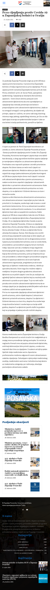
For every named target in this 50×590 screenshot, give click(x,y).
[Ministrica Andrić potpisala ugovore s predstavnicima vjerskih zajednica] (35, 432)
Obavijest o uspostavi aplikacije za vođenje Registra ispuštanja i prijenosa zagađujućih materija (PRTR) (19, 577)
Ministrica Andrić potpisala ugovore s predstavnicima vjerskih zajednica (16, 432)
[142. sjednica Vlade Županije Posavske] (35, 486)
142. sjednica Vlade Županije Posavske (13, 485)
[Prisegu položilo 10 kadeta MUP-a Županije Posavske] (43, 565)
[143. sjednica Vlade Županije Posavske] (35, 461)
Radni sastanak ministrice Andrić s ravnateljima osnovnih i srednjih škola (17, 473)
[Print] (22, 25)
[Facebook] (12, 25)
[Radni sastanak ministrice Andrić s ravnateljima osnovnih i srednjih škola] (35, 474)
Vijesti (5, 9)
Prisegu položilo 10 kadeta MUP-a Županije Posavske (19, 564)
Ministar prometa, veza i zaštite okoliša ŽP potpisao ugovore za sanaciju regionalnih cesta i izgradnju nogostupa (17, 447)
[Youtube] (27, 509)
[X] (17, 25)
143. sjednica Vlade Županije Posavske (13, 460)
